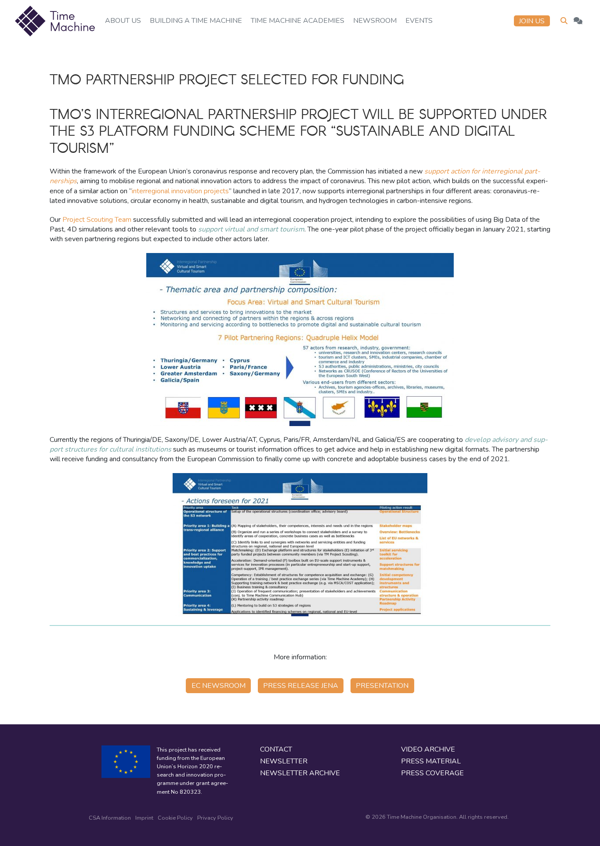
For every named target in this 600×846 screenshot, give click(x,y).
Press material (431, 761)
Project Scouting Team (96, 219)
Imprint (144, 817)
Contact (276, 749)
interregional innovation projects (180, 191)
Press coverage (432, 773)
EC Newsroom (219, 686)
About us (123, 20)
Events (419, 20)
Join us (532, 21)
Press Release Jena (300, 686)
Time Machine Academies (297, 20)
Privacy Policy (215, 817)
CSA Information (110, 817)
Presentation (382, 686)
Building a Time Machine (196, 20)
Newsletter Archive (300, 773)
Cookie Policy (175, 817)
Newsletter (283, 761)
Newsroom (375, 20)
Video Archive (428, 749)
